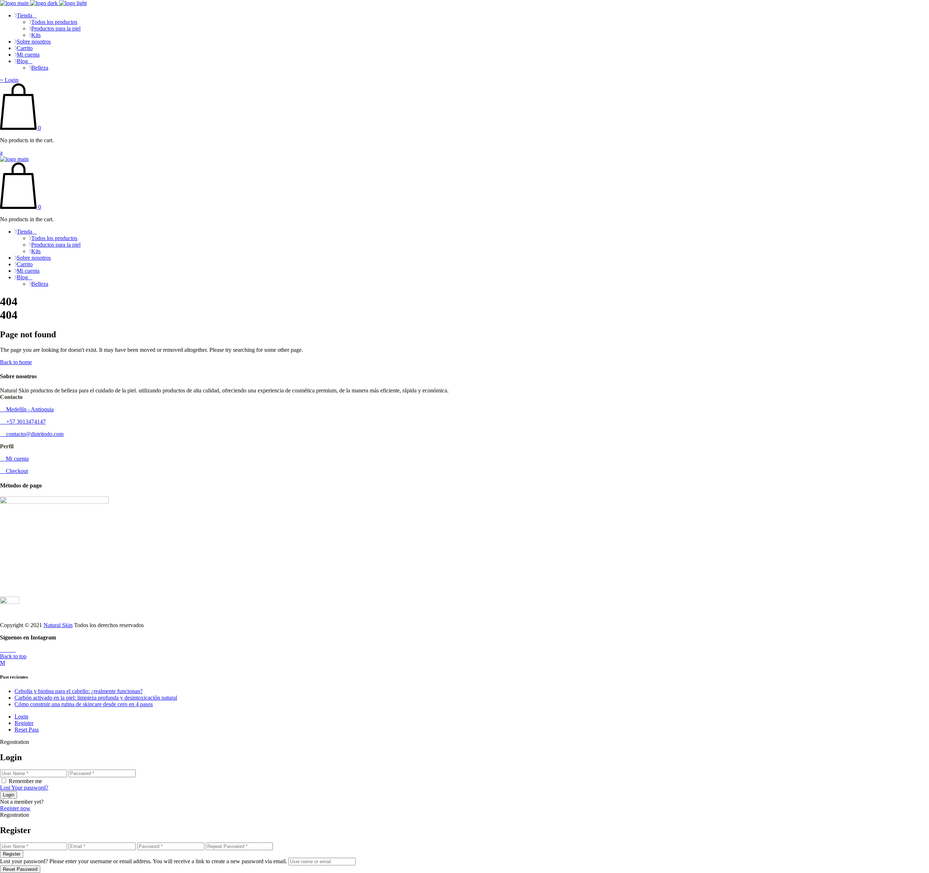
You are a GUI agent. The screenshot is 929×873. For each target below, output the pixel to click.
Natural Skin (58, 625)
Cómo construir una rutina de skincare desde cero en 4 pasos (84, 704)
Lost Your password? (24, 788)
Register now (15, 808)
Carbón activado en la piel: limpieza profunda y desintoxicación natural (96, 698)
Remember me (25, 781)
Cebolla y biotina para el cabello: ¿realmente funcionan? (79, 691)
